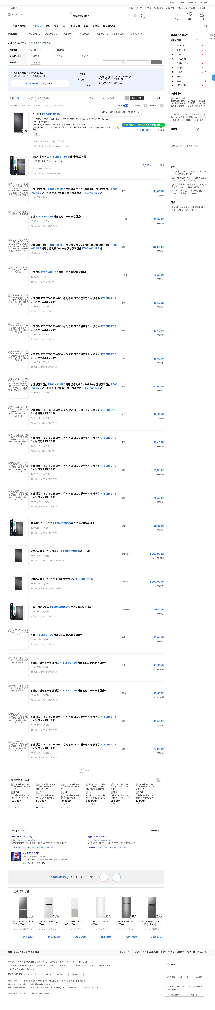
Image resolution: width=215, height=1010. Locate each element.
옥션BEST (92, 847)
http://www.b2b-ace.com (37, 856)
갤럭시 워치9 (182, 45)
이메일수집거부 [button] (174, 995)
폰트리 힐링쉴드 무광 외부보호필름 (59, 156)
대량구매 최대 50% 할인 (34, 863)
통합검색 (37, 26)
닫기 (35, 134)
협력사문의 (202, 952)
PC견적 (148, 8)
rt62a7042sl (85, 34)
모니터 (179, 67)
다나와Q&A (109, 26)
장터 (56, 26)
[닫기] (138, 112)
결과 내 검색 (136, 98)
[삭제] (135, 15)
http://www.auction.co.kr (102, 840)
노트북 (179, 81)
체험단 (194, 8)
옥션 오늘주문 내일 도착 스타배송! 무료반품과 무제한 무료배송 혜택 (111, 843)
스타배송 (40, 847)
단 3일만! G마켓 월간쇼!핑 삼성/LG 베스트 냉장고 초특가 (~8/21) (196, 104)
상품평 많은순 (60, 105)
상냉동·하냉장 (68, 119)
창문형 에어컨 (182, 85)
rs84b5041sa (118, 34)
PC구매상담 (158, 8)
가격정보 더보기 (153, 130)
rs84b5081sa (68, 34)
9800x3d (181, 50)
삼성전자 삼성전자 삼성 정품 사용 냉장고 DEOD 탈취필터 (68, 662)
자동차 (131, 8)
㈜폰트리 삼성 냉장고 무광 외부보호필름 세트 (63, 523)
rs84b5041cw (101, 34)
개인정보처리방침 (150, 952)
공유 (205, 26)
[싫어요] (103, 877)
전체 (14, 98)
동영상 (96, 26)
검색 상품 (43, 98)
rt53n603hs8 (33, 34)
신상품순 (48, 105)
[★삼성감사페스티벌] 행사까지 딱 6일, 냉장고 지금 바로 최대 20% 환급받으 (189, 185)
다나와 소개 (125, 952)
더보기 (202, 8)
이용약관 (136, 952)
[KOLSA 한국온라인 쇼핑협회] (14, 1000)
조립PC (139, 8)
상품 (48, 26)
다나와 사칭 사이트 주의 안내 (26, 952)
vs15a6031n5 (136, 34)
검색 (156, 62)
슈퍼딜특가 (30, 847)
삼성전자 (46, 114)
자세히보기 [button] (61, 974)
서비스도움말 (197, 977)
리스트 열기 (162, 34)
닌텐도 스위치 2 (183, 63)
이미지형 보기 (152, 98)
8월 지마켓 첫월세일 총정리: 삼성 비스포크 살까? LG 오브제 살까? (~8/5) (189, 179)
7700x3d (181, 59)
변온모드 (56, 124)
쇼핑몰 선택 (93, 98)
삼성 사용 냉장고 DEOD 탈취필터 (56, 216)
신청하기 (154, 830)
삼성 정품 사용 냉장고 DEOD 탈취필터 (59, 272)
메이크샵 (203, 3)
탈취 (83, 124)
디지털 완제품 (59, 50)
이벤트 (188, 8)
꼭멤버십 (50, 847)
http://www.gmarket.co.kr (27, 840)
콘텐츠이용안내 (76, 974)
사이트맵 (181, 952)
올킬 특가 (103, 847)
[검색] (141, 15)
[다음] (205, 39)
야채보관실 (46, 124)
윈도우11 (180, 76)
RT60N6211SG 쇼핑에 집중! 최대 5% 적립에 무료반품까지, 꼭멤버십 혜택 (38, 843)
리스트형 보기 (147, 98)
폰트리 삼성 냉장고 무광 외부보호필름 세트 (61, 606)
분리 (46, 122)
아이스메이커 (38, 122)
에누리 (172, 3)
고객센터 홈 (170, 977)
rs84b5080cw (50, 34)
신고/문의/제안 (184, 977)
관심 (62, 141)
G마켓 (21, 837)
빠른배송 (37, 62)
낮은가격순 (26, 105)
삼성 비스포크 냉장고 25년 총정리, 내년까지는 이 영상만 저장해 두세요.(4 (189, 208)
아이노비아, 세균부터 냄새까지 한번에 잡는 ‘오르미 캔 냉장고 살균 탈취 (189, 172)
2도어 (58, 119)
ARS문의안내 (194, 995)
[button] (177, 16)
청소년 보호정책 (167, 952)
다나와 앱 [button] (14, 8)
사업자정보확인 (104, 965)
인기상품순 (15, 105)
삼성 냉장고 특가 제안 (31, 853)
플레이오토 (192, 3)
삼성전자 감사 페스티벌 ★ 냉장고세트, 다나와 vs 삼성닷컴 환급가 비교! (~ (189, 192)
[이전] (202, 39)
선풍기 (179, 72)
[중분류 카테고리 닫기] (37, 50)
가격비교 (28, 98)
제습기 (179, 54)
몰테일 (181, 3)
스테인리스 (48, 127)
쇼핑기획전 (170, 8)
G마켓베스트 (17, 847)
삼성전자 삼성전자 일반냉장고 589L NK (60, 551)
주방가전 (32, 50)
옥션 (96, 837)
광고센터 (191, 952)
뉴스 (65, 26)
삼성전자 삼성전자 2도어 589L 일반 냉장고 (62, 579)
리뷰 (86, 26)
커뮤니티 (180, 8)
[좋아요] (116, 877)
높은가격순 (38, 105)
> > (50, 146)
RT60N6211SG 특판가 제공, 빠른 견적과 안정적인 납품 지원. (45, 859)
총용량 (45, 119)
